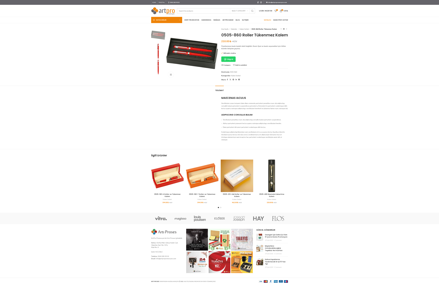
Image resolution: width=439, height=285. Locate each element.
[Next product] (286, 29)
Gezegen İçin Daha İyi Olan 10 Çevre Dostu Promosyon (276, 236)
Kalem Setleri (244, 29)
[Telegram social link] (239, 79)
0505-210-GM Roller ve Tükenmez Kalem (237, 195)
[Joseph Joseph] (239, 218)
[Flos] (278, 218)
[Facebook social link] (258, 2)
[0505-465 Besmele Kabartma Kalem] (271, 176)
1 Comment (278, 240)
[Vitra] (161, 218)
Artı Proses (171, 238)
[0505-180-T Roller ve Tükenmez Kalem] (202, 176)
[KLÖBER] (219, 218)
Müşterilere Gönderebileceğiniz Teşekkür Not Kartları (274, 248)
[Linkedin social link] (236, 79)
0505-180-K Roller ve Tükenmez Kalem (167, 195)
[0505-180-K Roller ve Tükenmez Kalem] (167, 176)
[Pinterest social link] (233, 79)
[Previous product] (281, 29)
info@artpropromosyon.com (166, 259)
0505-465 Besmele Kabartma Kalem (271, 195)
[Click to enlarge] (171, 74)
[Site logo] (163, 11)
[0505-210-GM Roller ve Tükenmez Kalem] (237, 176)
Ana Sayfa (224, 29)
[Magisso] (180, 218)
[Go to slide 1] (218, 207)
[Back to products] (283, 29)
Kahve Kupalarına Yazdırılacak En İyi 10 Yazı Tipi (275, 261)
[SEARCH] (252, 11)
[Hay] (258, 218)
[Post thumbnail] (259, 237)
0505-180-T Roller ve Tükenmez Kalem (202, 195)
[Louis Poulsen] (200, 218)
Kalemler (234, 29)
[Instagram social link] (260, 2)
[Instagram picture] (197, 240)
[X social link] (230, 79)
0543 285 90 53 (163, 256)
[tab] (219, 89)
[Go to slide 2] (220, 207)
